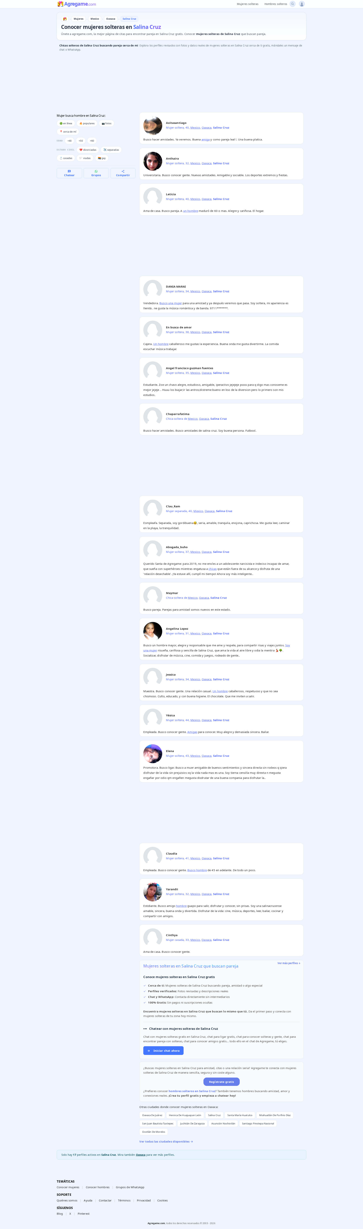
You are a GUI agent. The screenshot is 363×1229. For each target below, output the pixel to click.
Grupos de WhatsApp (130, 1187)
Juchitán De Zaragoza (192, 1123)
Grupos (96, 175)
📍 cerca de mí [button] (68, 131)
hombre (181, 906)
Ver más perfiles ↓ (289, 963)
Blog (60, 1213)
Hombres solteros (275, 4)
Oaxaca (207, 127)
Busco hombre (197, 870)
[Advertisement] (170, 82)
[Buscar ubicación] (292, 3)
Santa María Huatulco (239, 1115)
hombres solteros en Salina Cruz (192, 1091)
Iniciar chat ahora (163, 1050)
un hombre (190, 211)
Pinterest (83, 1213)
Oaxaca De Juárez (152, 1115)
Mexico (195, 127)
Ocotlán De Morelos (153, 1131)
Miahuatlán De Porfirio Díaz (275, 1115)
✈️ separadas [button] (111, 149)
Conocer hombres (97, 1187)
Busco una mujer (170, 303)
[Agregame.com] (65, 19)
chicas (213, 569)
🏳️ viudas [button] (85, 158)
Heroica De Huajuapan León (185, 1115)
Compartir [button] (123, 175)
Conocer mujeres (68, 1187)
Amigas (192, 732)
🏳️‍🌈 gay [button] (102, 158)
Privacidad (144, 1200)
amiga (206, 139)
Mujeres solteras (247, 4)
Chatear (69, 175)
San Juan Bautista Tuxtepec (157, 1123)
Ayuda (88, 1200)
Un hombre (160, 344)
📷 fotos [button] (106, 123)
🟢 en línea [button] (66, 123)
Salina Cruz (214, 1115)
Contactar (105, 1200)
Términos (124, 1200)
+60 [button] (92, 140)
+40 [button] (69, 140)
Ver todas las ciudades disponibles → (166, 1141)
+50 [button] (81, 140)
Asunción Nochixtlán (223, 1123)
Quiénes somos (67, 1200)
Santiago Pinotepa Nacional (258, 1123)
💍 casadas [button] (66, 158)
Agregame (80, 4)
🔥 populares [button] (87, 123)
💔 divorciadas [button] (87, 149)
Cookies (162, 1200)
